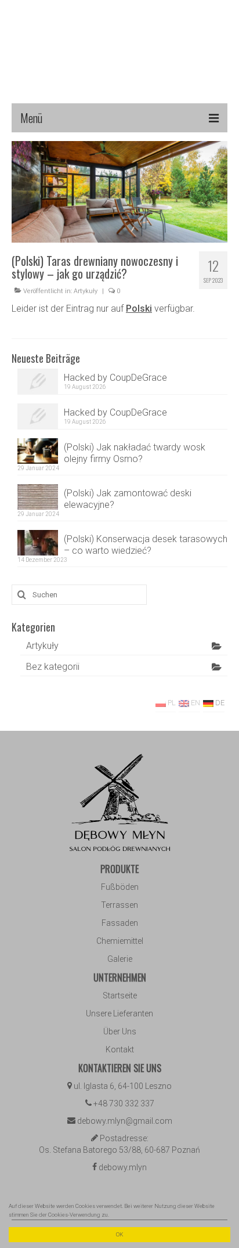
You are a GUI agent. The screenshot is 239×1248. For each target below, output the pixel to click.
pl (171, 702)
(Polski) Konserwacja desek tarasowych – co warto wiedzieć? (145, 544)
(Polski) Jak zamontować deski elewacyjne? (127, 499)
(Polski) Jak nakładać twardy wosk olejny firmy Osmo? (134, 453)
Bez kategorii (52, 666)
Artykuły (85, 291)
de (218, 702)
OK (119, 1234)
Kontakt (120, 1049)
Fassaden (120, 923)
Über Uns (119, 1031)
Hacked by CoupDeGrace (115, 377)
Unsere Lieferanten (119, 1013)
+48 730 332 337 (123, 1103)
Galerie (119, 959)
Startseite (120, 995)
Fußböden (120, 887)
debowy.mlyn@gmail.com (124, 1121)
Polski (139, 308)
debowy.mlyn (123, 1167)
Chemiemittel (119, 941)
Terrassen (119, 905)
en (194, 702)
